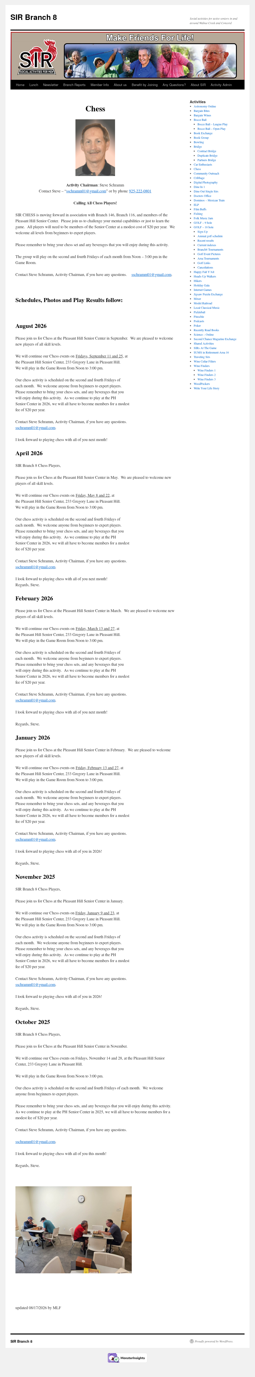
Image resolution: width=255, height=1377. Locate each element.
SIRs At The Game (205, 348)
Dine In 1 (199, 187)
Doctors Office (202, 196)
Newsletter (50, 84)
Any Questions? (174, 84)
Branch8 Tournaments (210, 249)
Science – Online (204, 334)
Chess (197, 169)
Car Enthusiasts (203, 164)
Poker (197, 325)
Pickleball (199, 312)
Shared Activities (204, 343)
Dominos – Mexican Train (209, 200)
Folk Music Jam (203, 218)
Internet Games (203, 290)
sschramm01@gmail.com (86, 190)
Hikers (198, 281)
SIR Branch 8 (33, 16)
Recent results (205, 240)
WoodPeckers (202, 384)
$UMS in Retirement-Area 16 (211, 352)
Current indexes (206, 245)
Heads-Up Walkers (205, 276)
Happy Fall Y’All (204, 272)
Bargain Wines (202, 115)
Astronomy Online (205, 106)
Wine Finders (202, 366)
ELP (196, 205)
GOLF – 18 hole (203, 227)
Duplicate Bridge (207, 155)
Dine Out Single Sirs (206, 191)
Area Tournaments (208, 258)
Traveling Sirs (202, 357)
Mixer (197, 299)
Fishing (198, 214)
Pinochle (199, 316)
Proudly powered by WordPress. (214, 1341)
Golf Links (203, 263)
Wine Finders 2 (206, 375)
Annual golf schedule (210, 236)
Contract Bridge (206, 151)
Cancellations (205, 267)
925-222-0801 (140, 190)
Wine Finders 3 (206, 379)
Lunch (33, 84)
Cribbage (199, 178)
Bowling (199, 142)
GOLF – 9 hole (203, 222)
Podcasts (199, 321)
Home (20, 84)
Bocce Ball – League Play (212, 124)
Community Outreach (206, 173)
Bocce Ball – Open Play (212, 129)
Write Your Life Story (206, 388)
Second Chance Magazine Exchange (215, 339)
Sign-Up (202, 231)
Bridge (198, 146)
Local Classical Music (207, 308)
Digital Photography (206, 182)
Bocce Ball (200, 120)
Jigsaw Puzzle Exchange (208, 294)
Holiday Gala (201, 285)
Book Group (201, 137)
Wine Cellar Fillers (205, 361)
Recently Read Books (206, 330)
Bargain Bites (202, 111)
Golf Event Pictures (209, 254)
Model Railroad (203, 303)
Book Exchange (203, 133)
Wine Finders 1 (206, 370)
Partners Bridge (206, 160)
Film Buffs (200, 209)
